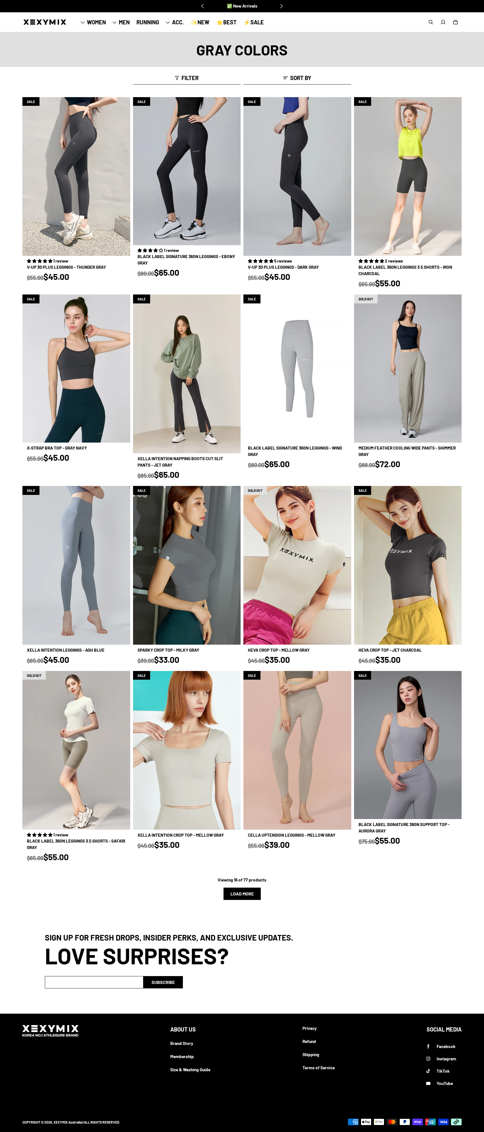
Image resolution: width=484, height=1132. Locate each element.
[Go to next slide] (281, 6)
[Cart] (455, 22)
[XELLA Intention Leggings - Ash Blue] (76, 565)
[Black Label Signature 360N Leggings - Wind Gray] (297, 368)
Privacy (309, 1028)
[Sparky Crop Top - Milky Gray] (187, 565)
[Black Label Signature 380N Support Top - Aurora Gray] (408, 745)
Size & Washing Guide (190, 1069)
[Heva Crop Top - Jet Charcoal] (408, 565)
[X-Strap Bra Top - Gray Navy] (76, 368)
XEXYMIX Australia (67, 1122)
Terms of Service (318, 1067)
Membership (182, 1056)
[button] (40, 260)
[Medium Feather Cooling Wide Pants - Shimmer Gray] (408, 368)
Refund (309, 1041)
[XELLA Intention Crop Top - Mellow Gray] (187, 750)
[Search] (431, 22)
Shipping (310, 1054)
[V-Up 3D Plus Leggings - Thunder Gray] (76, 176)
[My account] (443, 22)
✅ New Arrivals (242, 5)
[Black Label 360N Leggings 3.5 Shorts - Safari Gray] (76, 750)
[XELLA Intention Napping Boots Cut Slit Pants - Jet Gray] (187, 373)
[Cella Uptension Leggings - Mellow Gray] (297, 750)
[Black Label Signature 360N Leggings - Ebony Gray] (187, 171)
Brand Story (181, 1043)
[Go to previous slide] (203, 6)
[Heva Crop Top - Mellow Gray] (297, 565)
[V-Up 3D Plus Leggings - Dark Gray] (297, 176)
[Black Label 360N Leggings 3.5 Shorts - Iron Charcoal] (408, 176)
